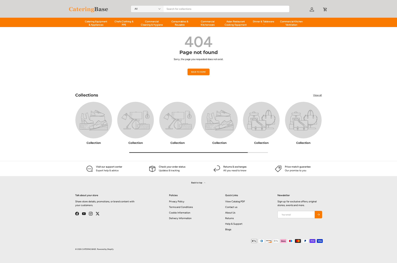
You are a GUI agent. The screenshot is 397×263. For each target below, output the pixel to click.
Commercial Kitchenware (208, 23)
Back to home (198, 72)
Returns (229, 218)
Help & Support (233, 223)
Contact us (231, 207)
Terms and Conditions (181, 207)
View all (317, 95)
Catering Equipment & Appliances (96, 23)
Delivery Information (180, 218)
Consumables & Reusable (179, 23)
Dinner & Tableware (263, 21)
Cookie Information (179, 212)
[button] (325, 9)
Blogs (228, 229)
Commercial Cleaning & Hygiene (152, 23)
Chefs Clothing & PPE (123, 23)
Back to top (197, 182)
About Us (230, 212)
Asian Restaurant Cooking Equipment (235, 23)
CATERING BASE (89, 249)
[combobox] (210, 9)
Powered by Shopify (105, 249)
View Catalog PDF (235, 201)
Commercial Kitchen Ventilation (291, 23)
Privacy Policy (176, 201)
